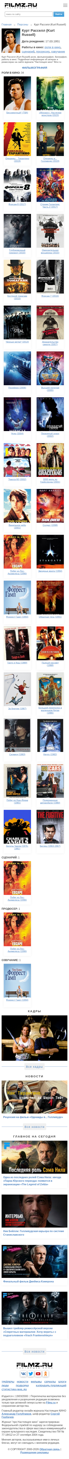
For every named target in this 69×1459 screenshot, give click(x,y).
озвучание (58, 51)
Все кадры (34, 1066)
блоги (62, 1382)
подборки (22, 1385)
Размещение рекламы (34, 1452)
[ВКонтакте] (23, 1374)
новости (22, 1382)
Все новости (35, 1126)
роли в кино (52, 47)
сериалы (50, 1382)
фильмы (36, 1382)
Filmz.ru (51, 1402)
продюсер (43, 51)
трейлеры (8, 1382)
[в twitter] (31, 1374)
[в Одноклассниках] (45, 1374)
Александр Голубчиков (16, 1414)
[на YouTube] (38, 1374)
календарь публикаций (51, 1385)
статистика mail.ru (14, 1389)
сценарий (28, 51)
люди (5, 1385)
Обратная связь (49, 1449)
